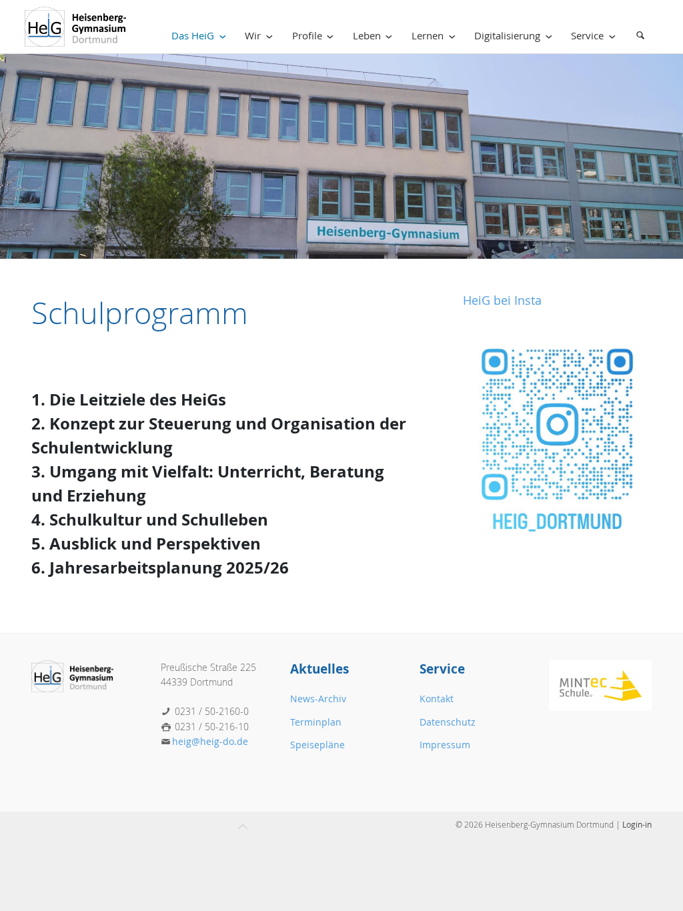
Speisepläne (317, 744)
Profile (307, 35)
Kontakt (437, 698)
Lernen (428, 35)
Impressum (445, 744)
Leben (367, 35)
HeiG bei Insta (502, 300)
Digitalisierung (507, 35)
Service (587, 35)
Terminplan (316, 722)
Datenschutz (448, 722)
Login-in (637, 824)
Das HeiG (192, 35)
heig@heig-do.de (210, 741)
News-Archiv (318, 698)
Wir (253, 35)
